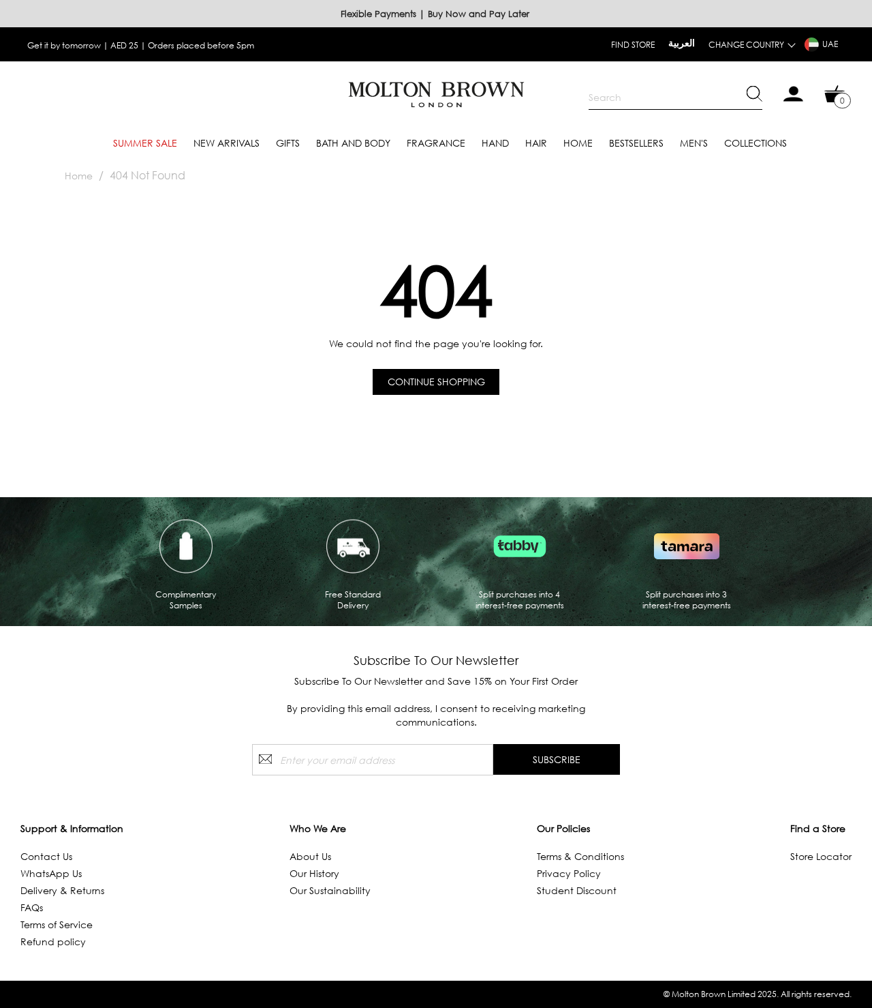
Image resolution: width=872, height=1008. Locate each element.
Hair (536, 143)
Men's (694, 143)
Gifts (288, 143)
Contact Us (46, 856)
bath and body (353, 143)
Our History (314, 873)
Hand (495, 143)
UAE (830, 44)
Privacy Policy (569, 873)
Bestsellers (636, 143)
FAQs (31, 907)
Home (578, 143)
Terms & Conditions (580, 856)
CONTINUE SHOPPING (436, 381)
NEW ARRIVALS (226, 143)
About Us (310, 856)
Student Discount (577, 890)
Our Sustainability (330, 890)
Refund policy (53, 941)
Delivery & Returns (62, 890)
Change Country (746, 45)
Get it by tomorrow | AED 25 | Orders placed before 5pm (140, 45)
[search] (675, 97)
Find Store (633, 45)
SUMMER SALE (145, 143)
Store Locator (821, 856)
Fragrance (436, 143)
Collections (755, 143)
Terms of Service (56, 924)
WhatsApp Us (51, 873)
